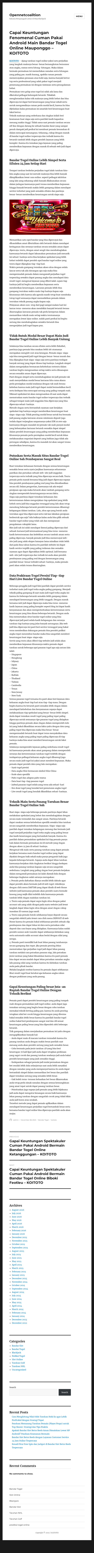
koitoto (54, 1120)
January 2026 (18, 1234)
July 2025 (16, 1254)
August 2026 (18, 1210)
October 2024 (18, 1285)
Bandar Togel (43, 1120)
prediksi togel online (19, 1525)
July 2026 (16, 1213)
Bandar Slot (17, 1345)
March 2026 (18, 1227)
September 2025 (20, 1247)
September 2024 (20, 1288)
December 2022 (19, 1323)
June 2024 (17, 1299)
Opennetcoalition (25, 15)
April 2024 (17, 1306)
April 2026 (17, 1223)
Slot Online (17, 1359)
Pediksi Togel (18, 1356)
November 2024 (19, 1282)
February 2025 (19, 1271)
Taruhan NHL (18, 1366)
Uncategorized (19, 1369)
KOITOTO (14, 61)
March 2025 (18, 1268)
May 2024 (16, 1302)
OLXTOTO (55, 1533)
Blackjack (16, 1352)
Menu (79, 16)
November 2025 (19, 1240)
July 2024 (16, 1295)
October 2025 (18, 1244)
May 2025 (16, 1261)
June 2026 (17, 1217)
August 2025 (18, 1251)
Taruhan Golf (18, 1363)
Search (12, 1387)
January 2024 (18, 1316)
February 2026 (19, 1230)
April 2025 (17, 1264)
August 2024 (18, 1292)
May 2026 (17, 1220)
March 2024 (18, 1309)
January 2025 (18, 1275)
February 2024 (19, 1312)
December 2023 (19, 1319)
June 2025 (17, 1258)
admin (16, 1120)
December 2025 (19, 1237)
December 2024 (19, 1278)
